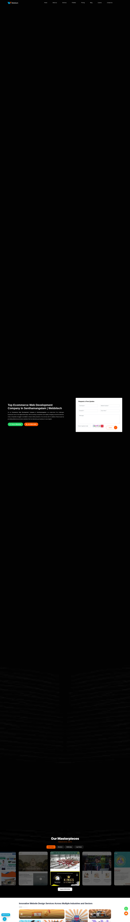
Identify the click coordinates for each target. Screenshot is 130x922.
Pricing (83, 2)
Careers (100, 2)
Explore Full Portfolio (65, 889)
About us (55, 2)
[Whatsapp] (126, 908)
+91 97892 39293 (32, 424)
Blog (91, 2)
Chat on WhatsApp (16, 424)
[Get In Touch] (126, 913)
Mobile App (69, 847)
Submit (110, 427)
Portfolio (74, 2)
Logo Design (79, 847)
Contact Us (109, 2)
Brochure (60, 847)
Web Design (51, 847)
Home (45, 2)
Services (64, 2)
